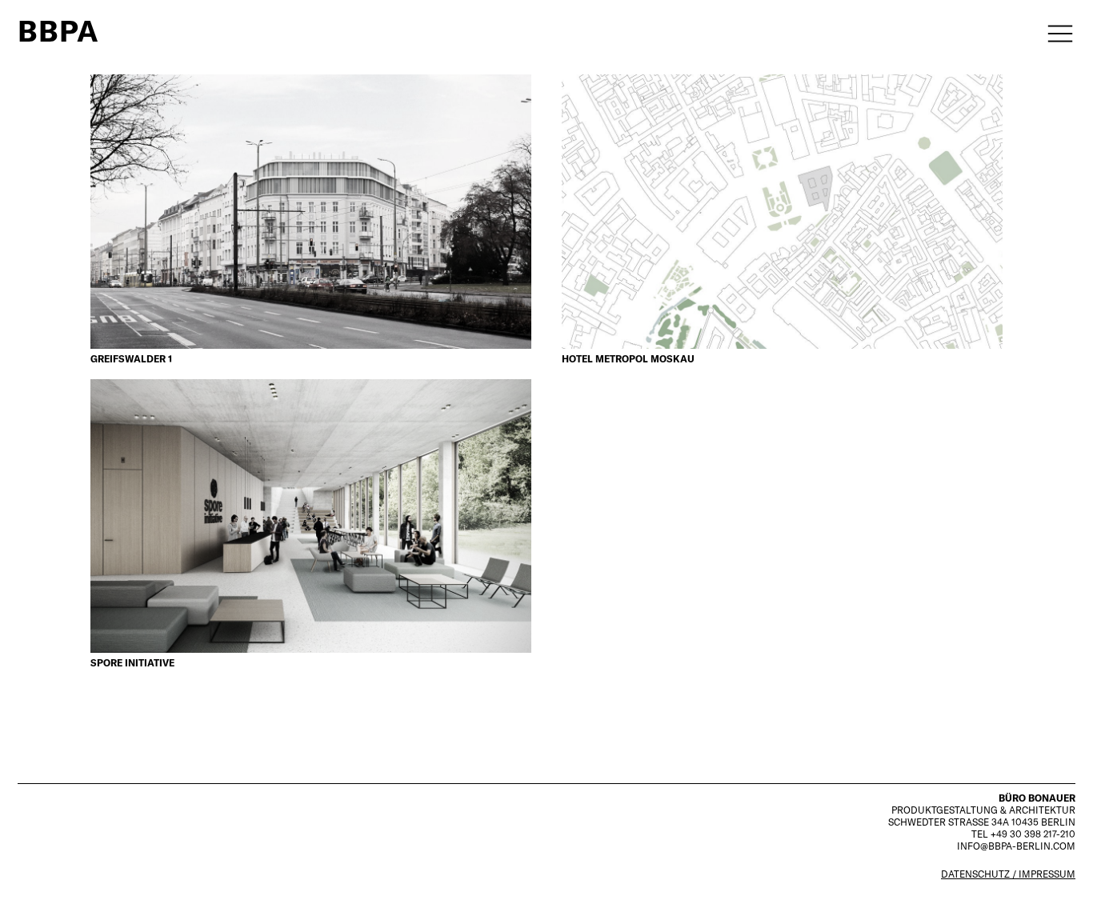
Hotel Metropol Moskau (628, 359)
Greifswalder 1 (131, 359)
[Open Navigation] (1054, 31)
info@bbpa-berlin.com (1016, 846)
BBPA (58, 31)
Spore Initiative (132, 663)
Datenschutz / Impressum (1008, 874)
